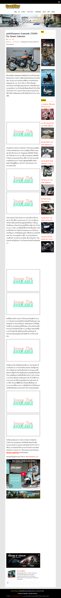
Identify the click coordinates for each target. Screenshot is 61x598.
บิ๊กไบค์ (21, 596)
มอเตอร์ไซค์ (13, 596)
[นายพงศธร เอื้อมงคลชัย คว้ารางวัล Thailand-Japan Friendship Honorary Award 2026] (47, 114)
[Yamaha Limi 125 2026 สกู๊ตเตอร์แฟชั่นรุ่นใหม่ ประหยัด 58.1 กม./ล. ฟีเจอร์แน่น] (47, 190)
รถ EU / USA (30, 12)
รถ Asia (23, 12)
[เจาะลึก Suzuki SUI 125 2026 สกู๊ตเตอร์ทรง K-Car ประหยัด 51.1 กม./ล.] (47, 133)
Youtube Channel (32, 593)
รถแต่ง (48, 12)
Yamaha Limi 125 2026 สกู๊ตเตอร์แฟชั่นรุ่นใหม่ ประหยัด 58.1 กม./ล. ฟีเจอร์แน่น (47, 181)
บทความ (44, 12)
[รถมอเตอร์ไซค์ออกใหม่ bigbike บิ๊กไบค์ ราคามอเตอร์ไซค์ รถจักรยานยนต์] (12, 6)
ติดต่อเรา (53, 12)
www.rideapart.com (32, 456)
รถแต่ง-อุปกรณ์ (16, 41)
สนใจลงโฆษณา (15, 591)
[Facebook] (7, 583)
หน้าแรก (9, 41)
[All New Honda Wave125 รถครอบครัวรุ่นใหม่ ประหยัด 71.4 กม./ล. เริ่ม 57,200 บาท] (47, 209)
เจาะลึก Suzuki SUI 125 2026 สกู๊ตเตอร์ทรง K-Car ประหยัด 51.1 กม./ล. (47, 124)
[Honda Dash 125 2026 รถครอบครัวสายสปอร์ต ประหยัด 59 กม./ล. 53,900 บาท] (47, 227)
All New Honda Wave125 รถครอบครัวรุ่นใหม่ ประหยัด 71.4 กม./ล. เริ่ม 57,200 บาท (47, 200)
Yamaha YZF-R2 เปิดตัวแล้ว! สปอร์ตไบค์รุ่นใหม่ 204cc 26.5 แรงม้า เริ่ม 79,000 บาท (47, 238)
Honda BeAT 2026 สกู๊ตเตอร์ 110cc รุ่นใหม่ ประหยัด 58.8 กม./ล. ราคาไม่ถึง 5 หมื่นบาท (47, 162)
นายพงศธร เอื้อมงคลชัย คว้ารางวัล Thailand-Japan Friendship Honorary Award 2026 (48, 105)
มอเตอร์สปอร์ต (38, 12)
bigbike (17, 596)
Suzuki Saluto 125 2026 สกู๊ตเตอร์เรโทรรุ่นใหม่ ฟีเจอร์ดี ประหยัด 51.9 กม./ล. (47, 143)
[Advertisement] (23, 108)
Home (15, 12)
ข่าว (19, 12)
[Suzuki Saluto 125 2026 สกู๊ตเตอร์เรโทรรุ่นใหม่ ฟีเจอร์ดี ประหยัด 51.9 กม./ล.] (47, 152)
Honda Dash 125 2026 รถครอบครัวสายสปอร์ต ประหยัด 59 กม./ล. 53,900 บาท (47, 219)
